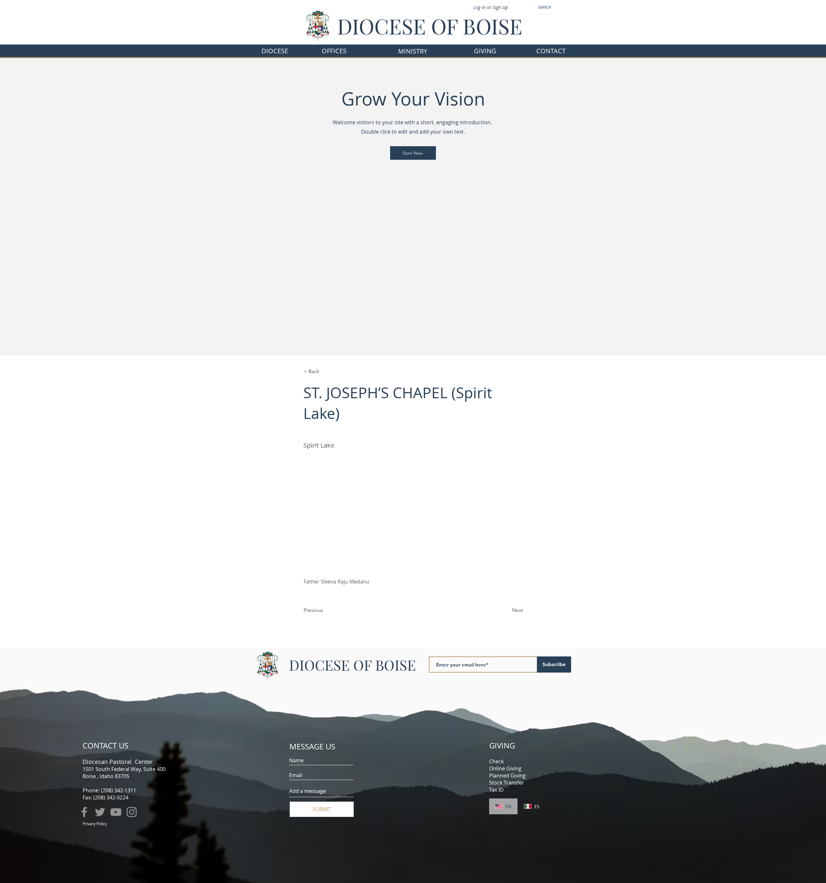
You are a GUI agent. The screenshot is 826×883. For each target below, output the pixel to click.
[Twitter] (100, 812)
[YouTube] (116, 812)
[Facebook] (84, 812)
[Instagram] (131, 812)
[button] (334, 51)
